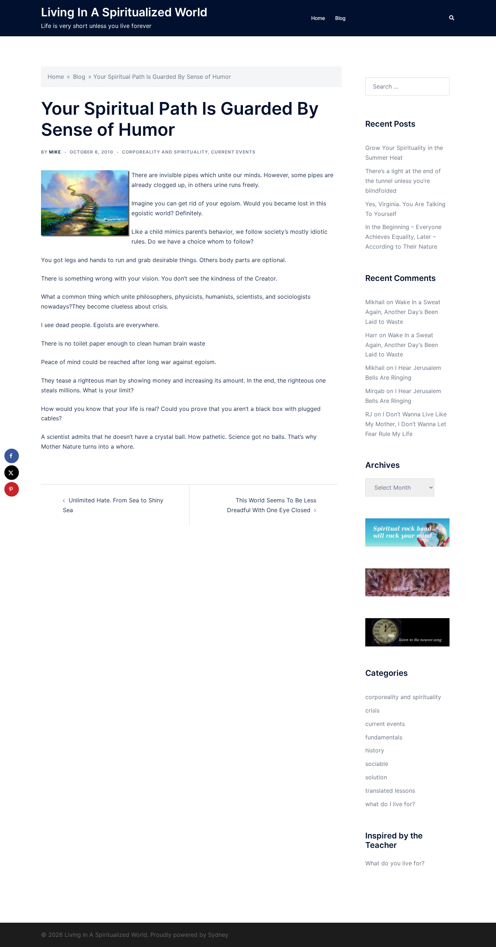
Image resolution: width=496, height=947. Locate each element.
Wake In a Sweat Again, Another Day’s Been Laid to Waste (402, 311)
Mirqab (375, 391)
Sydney (218, 934)
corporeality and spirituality (165, 152)
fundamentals (383, 737)
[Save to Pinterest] (11, 489)
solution (376, 777)
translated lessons (390, 790)
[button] (452, 18)
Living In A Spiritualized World (124, 12)
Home (318, 18)
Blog (340, 18)
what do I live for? (390, 804)
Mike (55, 152)
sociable (376, 763)
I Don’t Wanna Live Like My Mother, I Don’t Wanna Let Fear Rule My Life (406, 424)
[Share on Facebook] (11, 456)
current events (233, 152)
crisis (372, 710)
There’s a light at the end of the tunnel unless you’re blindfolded (403, 180)
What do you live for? (394, 863)
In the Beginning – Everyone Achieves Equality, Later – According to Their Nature (403, 236)
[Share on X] (11, 472)
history (374, 750)
